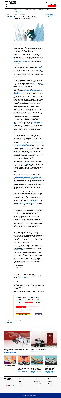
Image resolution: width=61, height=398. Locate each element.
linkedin (11, 385)
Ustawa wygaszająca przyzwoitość (38, 349)
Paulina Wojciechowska (23, 277)
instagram (8, 385)
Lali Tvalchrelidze (39, 351)
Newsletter (21, 385)
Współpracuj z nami (51, 383)
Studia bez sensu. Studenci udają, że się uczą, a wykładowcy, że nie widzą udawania (23, 367)
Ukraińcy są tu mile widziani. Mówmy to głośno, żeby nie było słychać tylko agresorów (36, 367)
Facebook (5, 16)
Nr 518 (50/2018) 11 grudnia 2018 (19, 14)
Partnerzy (50, 381)
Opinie (34, 9)
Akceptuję (21, 311)
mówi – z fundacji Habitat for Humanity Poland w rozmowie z (28, 144)
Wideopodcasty (28, 9)
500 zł (20, 299)
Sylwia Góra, (33, 351)
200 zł (29, 299)
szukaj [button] (48, 9)
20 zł (29, 302)
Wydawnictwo (40, 9)
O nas (20, 381)
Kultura (21, 9)
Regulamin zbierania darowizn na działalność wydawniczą (38, 386)
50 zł (19, 302)
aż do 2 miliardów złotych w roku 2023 (27, 203)
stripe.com (38, 314)
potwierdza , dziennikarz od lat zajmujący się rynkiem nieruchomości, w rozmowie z (28, 92)
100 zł (38, 299)
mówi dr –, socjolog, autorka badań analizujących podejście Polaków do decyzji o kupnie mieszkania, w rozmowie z (28, 177)
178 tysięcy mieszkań (34, 110)
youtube (6, 385)
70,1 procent (26, 164)
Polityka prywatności (37, 383)
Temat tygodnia (14, 9)
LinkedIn (11, 16)
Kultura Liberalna (11, 4)
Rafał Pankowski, (48, 371)
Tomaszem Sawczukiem (24, 145)
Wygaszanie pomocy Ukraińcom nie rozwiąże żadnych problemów (16, 350)
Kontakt (20, 383)
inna (38, 302)
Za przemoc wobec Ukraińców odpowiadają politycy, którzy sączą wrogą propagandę (50, 367)
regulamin (22, 311)
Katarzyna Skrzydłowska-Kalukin (10, 352)
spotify (13, 385)
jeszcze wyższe (34, 200)
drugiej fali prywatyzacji (19, 249)
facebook (4, 385)
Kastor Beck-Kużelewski (22, 371)
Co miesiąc (21, 307)
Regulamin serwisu (37, 381)
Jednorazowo (33, 307)
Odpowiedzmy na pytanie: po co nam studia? (10, 366)
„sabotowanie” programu (25, 238)
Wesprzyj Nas (50, 385)
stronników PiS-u (36, 50)
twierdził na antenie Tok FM (37, 84)
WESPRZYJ (52, 6)
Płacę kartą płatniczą (23, 314)
